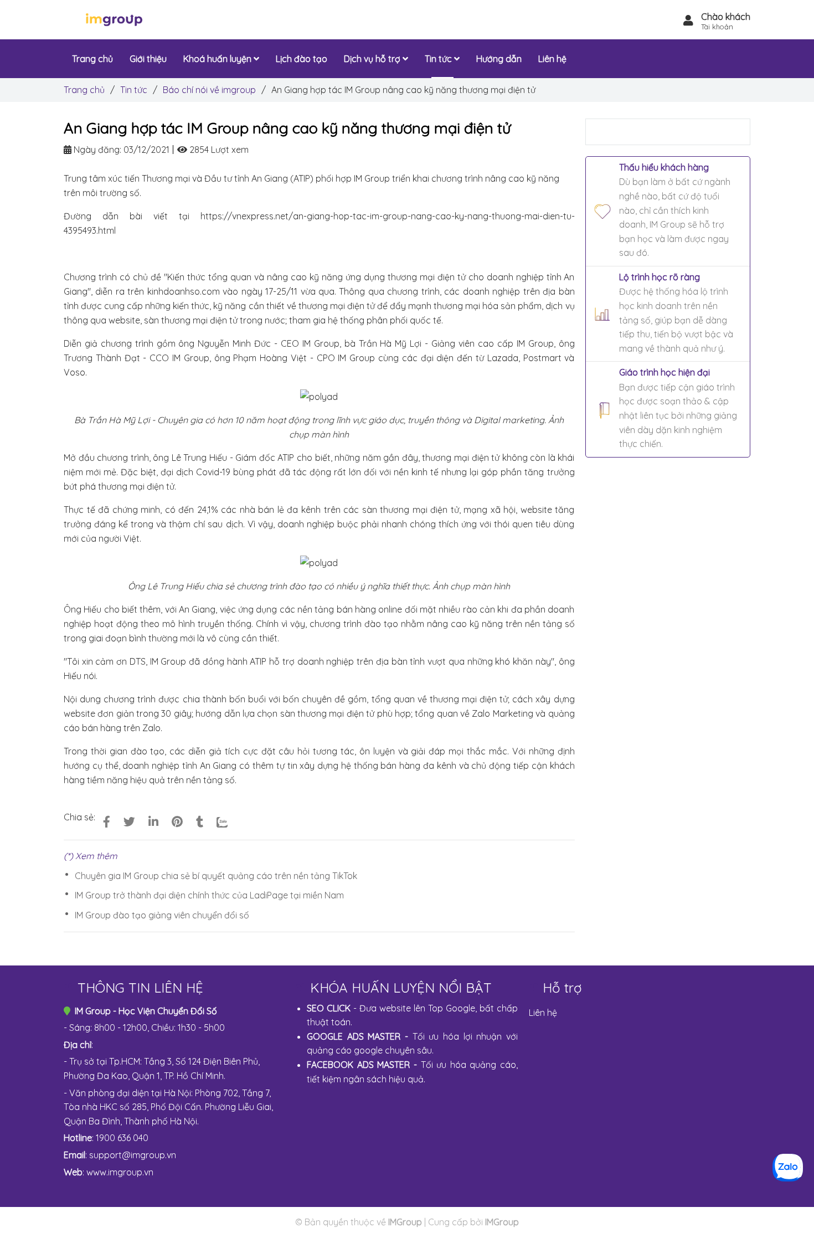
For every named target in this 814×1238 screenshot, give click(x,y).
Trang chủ (84, 89)
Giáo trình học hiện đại (664, 372)
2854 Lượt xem (218, 149)
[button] (716, 21)
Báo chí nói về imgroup (209, 89)
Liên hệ (543, 1012)
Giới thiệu (148, 58)
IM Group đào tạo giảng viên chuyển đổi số (162, 915)
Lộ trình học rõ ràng (659, 277)
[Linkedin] (153, 821)
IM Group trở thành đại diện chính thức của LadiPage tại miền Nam (209, 895)
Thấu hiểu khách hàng (664, 167)
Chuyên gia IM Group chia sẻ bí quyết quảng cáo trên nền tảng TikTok (216, 875)
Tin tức (133, 89)
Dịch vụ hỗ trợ (373, 58)
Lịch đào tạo (301, 58)
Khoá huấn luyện (218, 58)
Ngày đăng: (96, 149)
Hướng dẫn (499, 58)
